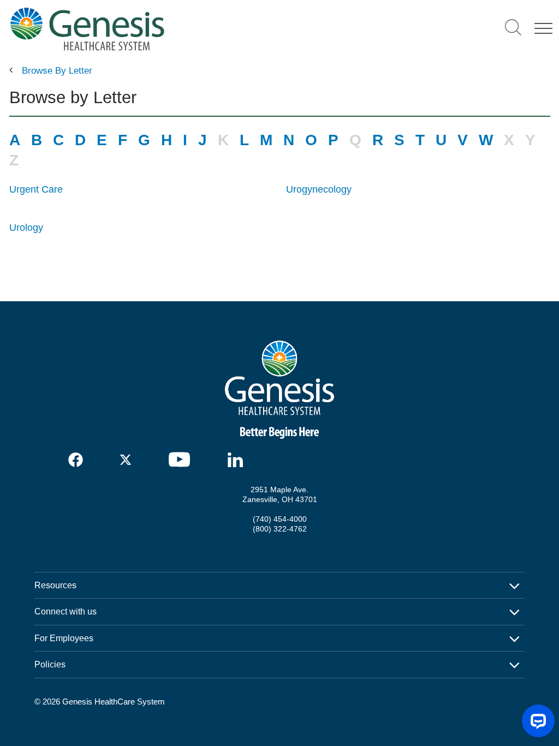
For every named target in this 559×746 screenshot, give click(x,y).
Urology (26, 227)
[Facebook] (76, 459)
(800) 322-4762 (280, 528)
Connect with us (65, 611)
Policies (50, 664)
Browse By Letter (57, 70)
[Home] (164, 28)
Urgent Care (36, 189)
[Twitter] (127, 459)
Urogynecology (319, 189)
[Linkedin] (238, 459)
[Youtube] (183, 459)
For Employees (63, 638)
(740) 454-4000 (280, 519)
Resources (55, 585)
